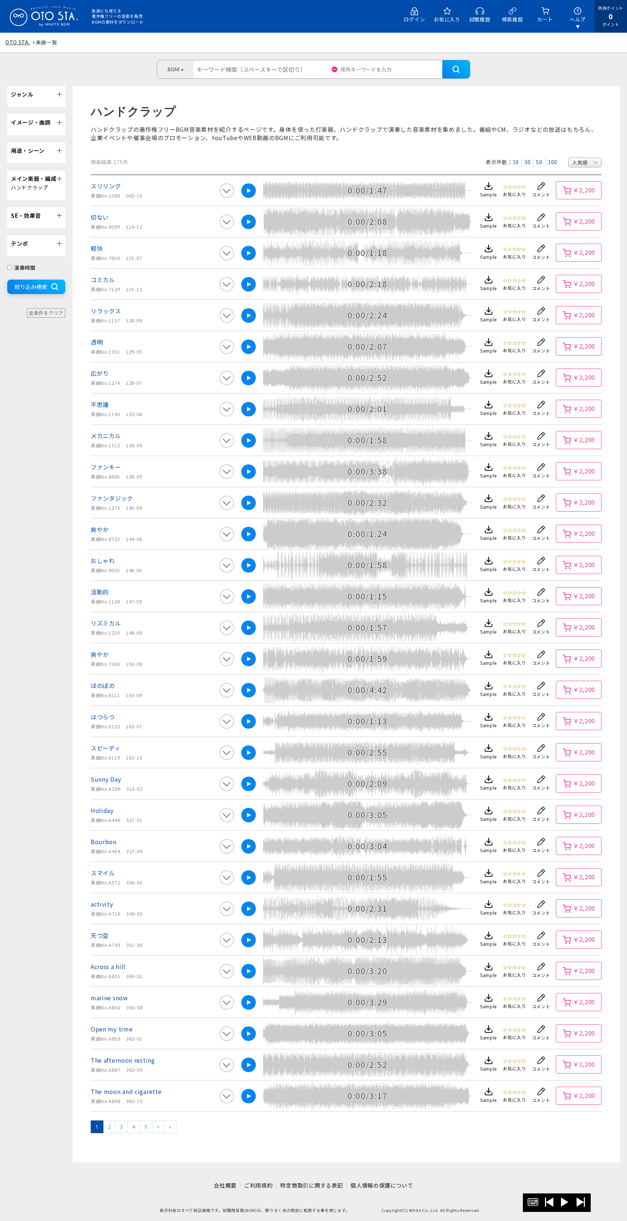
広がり (100, 373)
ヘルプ (578, 19)
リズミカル (106, 623)
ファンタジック (112, 498)
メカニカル (106, 435)
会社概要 (225, 1185)
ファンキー (106, 467)
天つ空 (100, 935)
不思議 (100, 404)
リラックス (106, 310)
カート (545, 19)
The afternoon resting (123, 1060)
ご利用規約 (258, 1185)
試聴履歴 (480, 19)
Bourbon (103, 841)
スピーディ (106, 748)
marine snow (109, 997)
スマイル (103, 872)
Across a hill (108, 966)
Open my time (111, 1029)
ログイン (414, 19)
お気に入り (447, 19)
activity (102, 904)
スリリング (106, 186)
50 (539, 162)
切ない (100, 217)
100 (552, 162)
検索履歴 (512, 19)
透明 (97, 342)
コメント (541, 194)
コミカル (103, 279)
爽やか (100, 529)
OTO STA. (17, 42)
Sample (488, 194)
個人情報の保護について (382, 1185)
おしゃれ (103, 560)
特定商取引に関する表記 (311, 1185)
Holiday (102, 810)
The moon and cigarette (126, 1091)
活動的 (100, 591)
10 (516, 162)
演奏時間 (25, 267)
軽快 (97, 248)
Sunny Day (106, 779)
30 (527, 162)
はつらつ (103, 716)
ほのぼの (103, 685)
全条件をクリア (46, 312)
